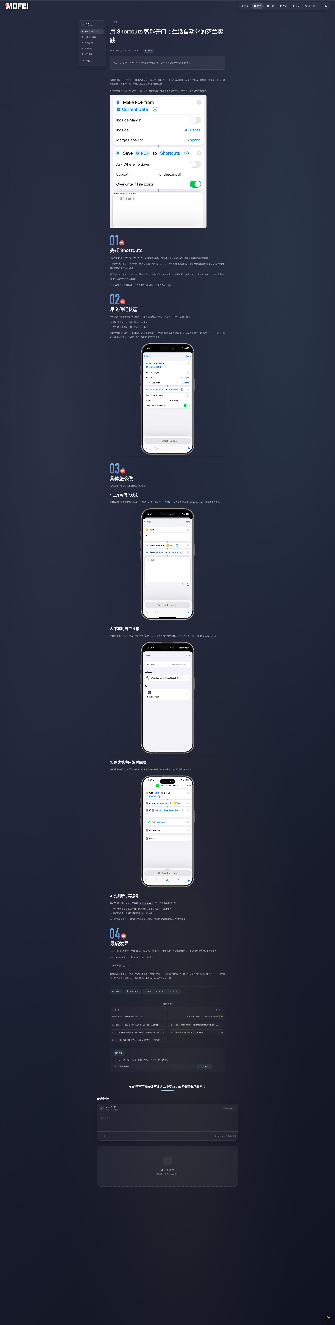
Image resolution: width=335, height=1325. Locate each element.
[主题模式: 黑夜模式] (321, 6)
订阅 (205, 1066)
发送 (104, 1136)
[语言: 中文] (326, 6)
